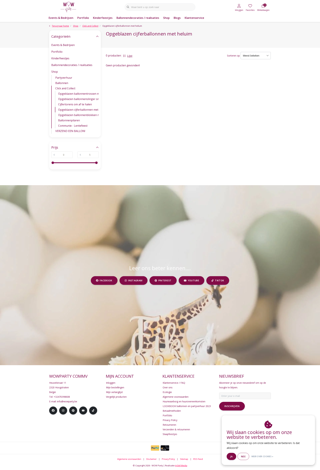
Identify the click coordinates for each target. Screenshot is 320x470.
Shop (166, 18)
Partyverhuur (63, 78)
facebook (106, 280)
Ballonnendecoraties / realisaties (137, 18)
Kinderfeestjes (102, 18)
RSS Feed (198, 459)
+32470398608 (62, 396)
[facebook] (53, 410)
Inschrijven (232, 406)
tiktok (219, 280)
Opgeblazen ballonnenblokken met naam (78, 115)
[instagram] (63, 410)
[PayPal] (155, 448)
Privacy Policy (168, 459)
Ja (231, 456)
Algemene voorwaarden (129, 459)
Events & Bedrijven (61, 18)
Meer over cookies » (262, 456)
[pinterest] (73, 410)
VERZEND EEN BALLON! (70, 131)
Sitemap (184, 459)
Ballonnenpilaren (69, 120)
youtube (193, 280)
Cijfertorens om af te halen (75, 104)
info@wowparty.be (67, 401)
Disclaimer (151, 459)
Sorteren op (233, 55)
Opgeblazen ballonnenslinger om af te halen (78, 99)
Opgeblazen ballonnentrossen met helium (78, 94)
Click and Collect (65, 88)
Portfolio (83, 18)
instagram (135, 280)
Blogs (177, 18)
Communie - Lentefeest (73, 126)
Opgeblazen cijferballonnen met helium (78, 110)
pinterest (165, 280)
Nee (243, 456)
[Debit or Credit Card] (165, 448)
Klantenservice (194, 18)
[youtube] (83, 410)
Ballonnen (61, 83)
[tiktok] (93, 410)
